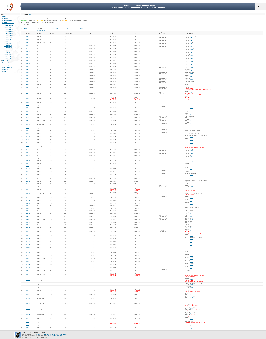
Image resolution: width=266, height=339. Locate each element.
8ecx (191, 46)
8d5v (191, 58)
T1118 (27, 274)
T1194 (27, 75)
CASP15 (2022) (8, 29)
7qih (191, 52)
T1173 (27, 117)
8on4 (191, 117)
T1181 (27, 270)
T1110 (27, 130)
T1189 (27, 87)
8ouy (191, 161)
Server (43, 30)
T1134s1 (28, 136)
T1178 (27, 174)
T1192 (27, 231)
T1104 (27, 60)
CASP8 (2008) (8, 44)
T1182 (27, 249)
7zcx (191, 319)
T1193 (27, 290)
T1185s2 (28, 213)
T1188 (27, 258)
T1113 (27, 107)
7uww (191, 262)
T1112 (27, 235)
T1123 (27, 152)
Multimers (55, 28)
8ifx (191, 114)
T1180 (27, 224)
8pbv (191, 55)
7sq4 (191, 67)
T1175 (27, 178)
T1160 (27, 39)
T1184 (27, 81)
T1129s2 (28, 264)
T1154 (27, 318)
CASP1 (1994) (8, 58)
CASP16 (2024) (8, 27)
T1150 (27, 210)
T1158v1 (28, 298)
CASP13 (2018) (8, 33)
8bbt (191, 143)
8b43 (191, 279)
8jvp (191, 37)
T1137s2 (28, 200)
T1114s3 (28, 247)
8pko (191, 239)
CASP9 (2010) (8, 41)
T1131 (27, 84)
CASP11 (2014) (8, 37)
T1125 (27, 287)
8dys (191, 256)
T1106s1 (28, 63)
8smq (191, 79)
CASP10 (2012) (8, 39)
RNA (68, 28)
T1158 (27, 294)
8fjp (191, 328)
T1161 (27, 36)
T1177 (27, 128)
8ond (191, 198)
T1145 (27, 261)
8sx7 (191, 308)
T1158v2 (28, 303)
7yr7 (191, 87)
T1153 (27, 171)
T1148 (27, 98)
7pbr (191, 186)
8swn (191, 313)
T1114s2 (28, 208)
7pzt (191, 70)
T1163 (27, 105)
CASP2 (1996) (8, 56)
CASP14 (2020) (8, 31)
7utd (191, 103)
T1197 (27, 166)
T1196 (27, 205)
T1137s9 (28, 168)
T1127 (27, 120)
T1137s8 (28, 155)
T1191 (27, 322)
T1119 (27, 66)
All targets (24, 28)
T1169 (27, 327)
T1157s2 (28, 238)
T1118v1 (28, 280)
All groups (38, 30)
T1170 (27, 186)
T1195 (27, 158)
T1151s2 (28, 57)
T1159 (27, 69)
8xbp (191, 120)
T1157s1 (28, 284)
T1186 (27, 146)
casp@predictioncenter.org (54, 336)
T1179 (27, 149)
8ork (191, 236)
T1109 (27, 133)
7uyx (191, 108)
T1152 (27, 42)
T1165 (27, 325)
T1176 (27, 78)
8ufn (191, 175)
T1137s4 (28, 252)
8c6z (191, 259)
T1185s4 (28, 160)
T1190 (27, 93)
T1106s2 (28, 51)
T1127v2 (28, 124)
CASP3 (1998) (8, 54)
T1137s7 (28, 267)
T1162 (27, 109)
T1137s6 (28, 241)
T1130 (27, 111)
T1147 (27, 48)
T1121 (27, 216)
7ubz (191, 137)
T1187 (27, 72)
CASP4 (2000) (8, 52)
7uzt (191, 153)
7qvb (191, 140)
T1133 (27, 255)
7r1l (191, 43)
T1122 (27, 142)
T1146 (27, 176)
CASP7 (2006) (8, 46)
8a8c (191, 265)
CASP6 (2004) (8, 48)
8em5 (191, 49)
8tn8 (191, 150)
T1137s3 (28, 244)
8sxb (191, 303)
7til (191, 216)
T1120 (27, 139)
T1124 (27, 219)
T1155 (27, 54)
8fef (191, 156)
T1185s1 (28, 203)
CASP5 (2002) (8, 50)
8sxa (191, 294)
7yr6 (191, 92)
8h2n (191, 287)
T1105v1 (28, 193)
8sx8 (191, 297)
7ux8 (191, 219)
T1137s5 (28, 222)
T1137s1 (28, 227)
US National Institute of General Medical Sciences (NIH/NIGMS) (50, 334)
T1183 (27, 114)
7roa (191, 61)
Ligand (81, 28)
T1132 (27, 45)
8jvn (191, 40)
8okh (191, 76)
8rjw (191, 230)
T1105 (27, 189)
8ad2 (191, 73)
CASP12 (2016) (8, 35)
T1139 (27, 183)
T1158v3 (28, 309)
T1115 (27, 163)
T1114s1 (28, 102)
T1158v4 (28, 314)
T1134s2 (28, 181)
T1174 (27, 197)
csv (30, 14)
